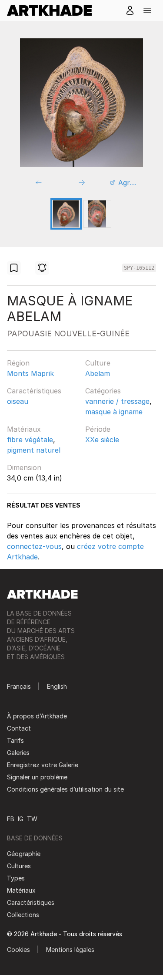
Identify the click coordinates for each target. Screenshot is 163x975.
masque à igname (114, 411)
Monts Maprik (30, 373)
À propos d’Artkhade (37, 716)
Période (97, 429)
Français (19, 686)
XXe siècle (102, 439)
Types (16, 878)
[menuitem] (53, 10)
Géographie (23, 853)
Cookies (18, 949)
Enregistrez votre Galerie (42, 764)
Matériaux (24, 429)
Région (18, 363)
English (57, 686)
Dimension (24, 467)
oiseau (17, 401)
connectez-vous (34, 546)
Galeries (18, 752)
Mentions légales (70, 949)
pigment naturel (33, 450)
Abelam (97, 373)
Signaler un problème (37, 777)
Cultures (19, 866)
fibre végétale (30, 439)
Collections (23, 914)
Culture (97, 363)
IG (20, 819)
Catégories (103, 390)
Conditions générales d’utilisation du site (65, 789)
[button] (147, 10)
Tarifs (15, 740)
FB (10, 819)
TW (32, 819)
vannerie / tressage (117, 401)
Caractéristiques (34, 390)
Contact (19, 728)
